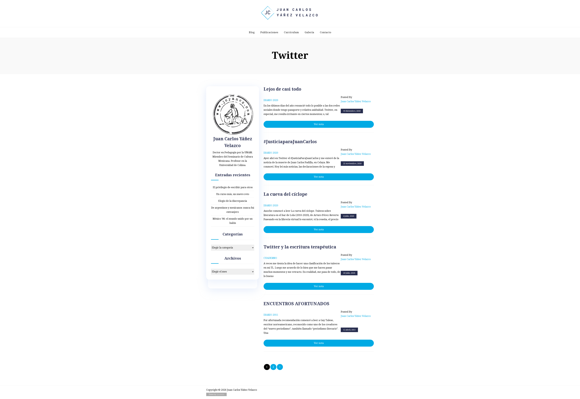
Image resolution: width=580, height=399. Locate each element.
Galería (309, 32)
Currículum (291, 32)
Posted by (356, 99)
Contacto (325, 32)
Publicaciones (269, 32)
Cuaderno (270, 258)
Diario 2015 (271, 314)
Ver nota (319, 124)
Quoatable (220, 394)
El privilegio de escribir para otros (233, 187)
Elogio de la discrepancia (232, 201)
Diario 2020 (271, 100)
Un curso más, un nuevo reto (232, 194)
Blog (252, 32)
